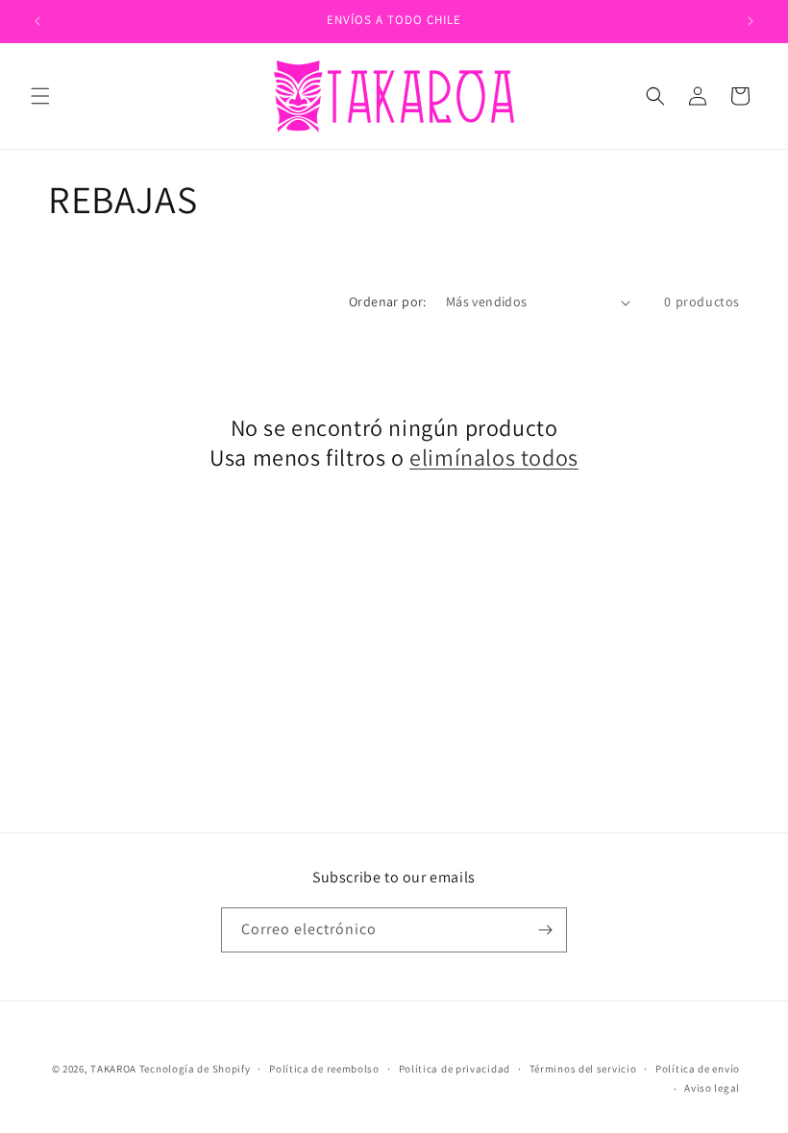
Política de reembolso (324, 1068)
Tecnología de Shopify (195, 1068)
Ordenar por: (388, 301)
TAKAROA (113, 1068)
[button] (40, 96)
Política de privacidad (454, 1068)
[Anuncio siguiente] (750, 21)
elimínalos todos (494, 457)
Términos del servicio (583, 1068)
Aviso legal (712, 1088)
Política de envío (697, 1068)
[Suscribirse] (545, 929)
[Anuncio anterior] (37, 21)
